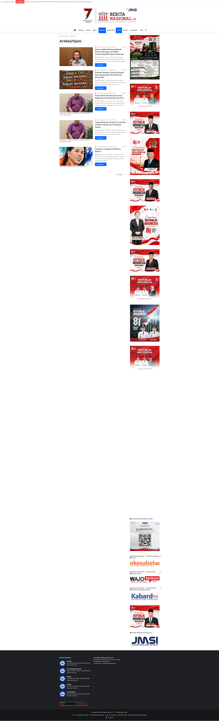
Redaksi (86, 715)
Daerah (125, 30)
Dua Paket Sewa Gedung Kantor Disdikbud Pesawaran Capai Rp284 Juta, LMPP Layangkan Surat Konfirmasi (53, 1)
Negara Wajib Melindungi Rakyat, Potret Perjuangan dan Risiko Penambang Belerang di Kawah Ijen (109, 51)
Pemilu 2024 (111, 30)
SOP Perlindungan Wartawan (96, 715)
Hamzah (69, 661)
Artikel (119, 30)
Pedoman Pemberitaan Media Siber (137, 715)
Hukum (88, 30)
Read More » (100, 65)
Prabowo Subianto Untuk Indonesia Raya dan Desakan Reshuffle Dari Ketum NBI (109, 74)
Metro (94, 30)
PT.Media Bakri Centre (121, 712)
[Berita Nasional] (109, 15)
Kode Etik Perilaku (122, 715)
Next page (119, 174)
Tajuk (141, 30)
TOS (73, 715)
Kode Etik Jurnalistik (111, 715)
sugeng (69, 676)
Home (62, 36)
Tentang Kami (79, 715)
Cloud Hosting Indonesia (74, 669)
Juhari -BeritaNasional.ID (102, 47)
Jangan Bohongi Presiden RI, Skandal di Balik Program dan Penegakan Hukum (110, 124)
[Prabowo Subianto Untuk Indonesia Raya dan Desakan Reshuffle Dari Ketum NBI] (76, 79)
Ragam (102, 30)
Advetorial (134, 30)
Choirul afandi (71, 692)
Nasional (81, 30)
